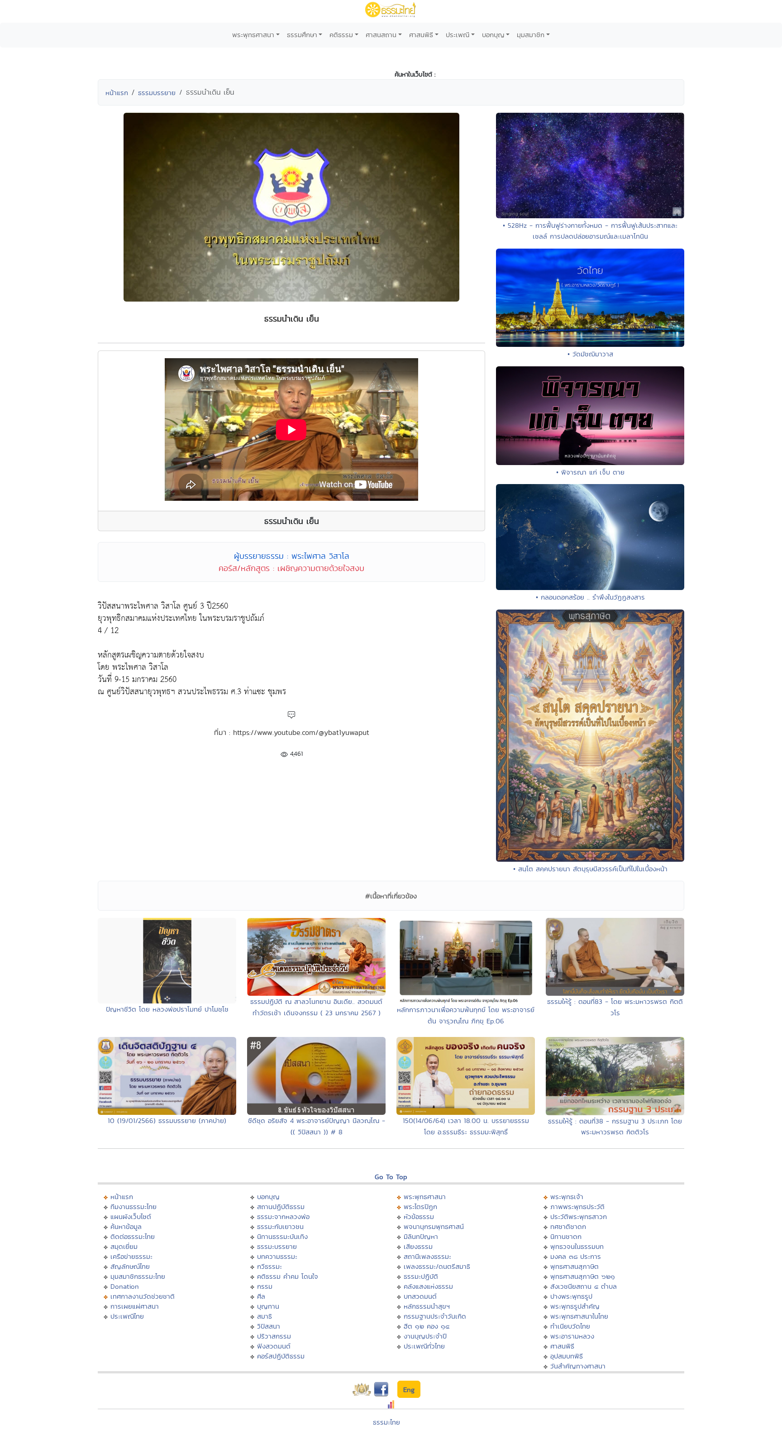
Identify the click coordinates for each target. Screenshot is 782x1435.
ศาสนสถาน (381, 34)
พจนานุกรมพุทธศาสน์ (434, 1226)
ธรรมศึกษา (302, 34)
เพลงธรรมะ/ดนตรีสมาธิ (437, 1266)
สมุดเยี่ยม (124, 1246)
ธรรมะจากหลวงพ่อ (283, 1216)
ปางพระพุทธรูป (571, 1296)
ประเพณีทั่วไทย (424, 1346)
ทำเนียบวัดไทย (570, 1326)
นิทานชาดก (566, 1236)
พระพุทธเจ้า (566, 1196)
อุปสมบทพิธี (566, 1356)
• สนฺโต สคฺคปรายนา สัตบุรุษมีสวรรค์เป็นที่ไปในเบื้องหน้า (590, 868)
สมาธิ (264, 1316)
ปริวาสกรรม (274, 1336)
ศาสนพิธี (421, 34)
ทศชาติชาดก (568, 1226)
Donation (124, 1286)
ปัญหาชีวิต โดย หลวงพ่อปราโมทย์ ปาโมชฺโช (167, 1009)
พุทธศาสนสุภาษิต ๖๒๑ (582, 1276)
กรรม (264, 1286)
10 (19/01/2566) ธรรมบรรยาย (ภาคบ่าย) (167, 1120)
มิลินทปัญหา (421, 1236)
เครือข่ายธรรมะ (131, 1256)
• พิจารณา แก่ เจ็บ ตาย (590, 472)
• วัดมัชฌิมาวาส (590, 354)
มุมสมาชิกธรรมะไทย (137, 1276)
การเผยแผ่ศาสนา (134, 1306)
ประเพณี (457, 34)
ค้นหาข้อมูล (126, 1226)
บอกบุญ (493, 34)
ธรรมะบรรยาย (277, 1246)
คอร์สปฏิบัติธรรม (281, 1356)
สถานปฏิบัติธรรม (281, 1206)
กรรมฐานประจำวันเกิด (435, 1316)
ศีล (261, 1296)
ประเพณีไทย (127, 1316)
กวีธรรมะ (269, 1266)
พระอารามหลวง (572, 1336)
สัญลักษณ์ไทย (130, 1266)
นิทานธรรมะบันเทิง (282, 1236)
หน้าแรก (116, 92)
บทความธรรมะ (277, 1256)
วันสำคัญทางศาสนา (578, 1366)
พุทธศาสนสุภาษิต (574, 1266)
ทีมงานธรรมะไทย (133, 1206)
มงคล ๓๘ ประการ (575, 1256)
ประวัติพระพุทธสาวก (578, 1216)
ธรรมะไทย (386, 1422)
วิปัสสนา (268, 1326)
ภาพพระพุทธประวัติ (577, 1206)
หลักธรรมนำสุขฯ (427, 1306)
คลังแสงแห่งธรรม (428, 1286)
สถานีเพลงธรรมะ (427, 1256)
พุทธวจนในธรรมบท (577, 1246)
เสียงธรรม (418, 1246)
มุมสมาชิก (530, 34)
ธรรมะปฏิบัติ (421, 1276)
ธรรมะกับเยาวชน (280, 1226)
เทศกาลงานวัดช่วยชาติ (142, 1296)
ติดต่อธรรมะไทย (132, 1236)
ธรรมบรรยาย (157, 92)
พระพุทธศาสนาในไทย (579, 1316)
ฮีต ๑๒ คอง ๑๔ (426, 1326)
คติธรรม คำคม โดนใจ (287, 1276)
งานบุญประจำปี (425, 1336)
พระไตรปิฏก (420, 1206)
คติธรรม (341, 34)
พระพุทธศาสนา (253, 34)
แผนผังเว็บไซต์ (130, 1216)
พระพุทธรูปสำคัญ (575, 1306)
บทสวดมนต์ (420, 1296)
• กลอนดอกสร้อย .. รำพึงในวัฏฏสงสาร (590, 597)
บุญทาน (268, 1306)
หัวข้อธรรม (419, 1216)
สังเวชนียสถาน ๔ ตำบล (583, 1286)
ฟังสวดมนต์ (274, 1346)
